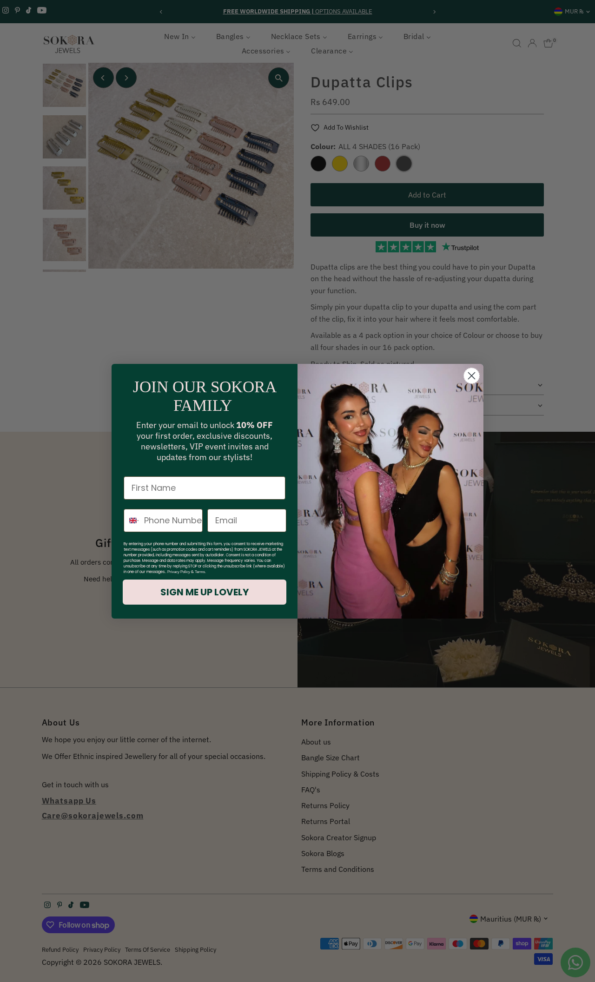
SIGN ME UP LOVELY (204, 592)
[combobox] (131, 520)
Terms (200, 572)
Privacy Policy (178, 572)
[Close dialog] (471, 376)
